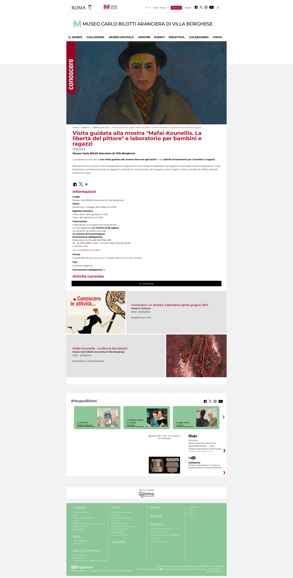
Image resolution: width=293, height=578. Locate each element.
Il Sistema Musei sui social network (135, 422)
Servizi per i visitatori (121, 518)
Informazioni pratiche (122, 512)
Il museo (75, 37)
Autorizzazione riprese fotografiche (90, 560)
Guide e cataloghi (120, 529)
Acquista (176, 7)
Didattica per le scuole (161, 528)
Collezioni (95, 37)
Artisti (76, 521)
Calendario (199, 37)
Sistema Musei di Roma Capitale (89, 523)
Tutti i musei (159, 7)
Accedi (187, 7)
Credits (204, 569)
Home (75, 127)
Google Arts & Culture (183, 423)
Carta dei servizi (81, 526)
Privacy (166, 569)
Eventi (159, 37)
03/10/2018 (204, 446)
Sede (77, 536)
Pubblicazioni (80, 555)
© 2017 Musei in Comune (148, 569)
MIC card (115, 521)
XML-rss (219, 571)
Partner (192, 516)
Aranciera (77, 543)
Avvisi (191, 513)
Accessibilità (117, 532)
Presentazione (80, 512)
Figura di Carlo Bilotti (83, 518)
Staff (75, 515)
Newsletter (78, 529)
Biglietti (115, 515)
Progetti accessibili (159, 541)
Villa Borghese (80, 540)
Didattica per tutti (100, 127)
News (191, 510)
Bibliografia (79, 557)
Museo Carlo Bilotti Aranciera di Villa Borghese (148, 24)
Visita (217, 37)
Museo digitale (121, 37)
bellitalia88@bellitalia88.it (86, 250)
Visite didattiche (119, 523)
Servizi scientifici (87, 550)
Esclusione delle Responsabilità (185, 569)
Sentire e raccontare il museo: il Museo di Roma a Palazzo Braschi (205, 466)
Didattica (176, 37)
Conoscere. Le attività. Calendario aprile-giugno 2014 (169, 305)
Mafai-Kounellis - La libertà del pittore (99, 348)
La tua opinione (119, 535)
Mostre (144, 37)
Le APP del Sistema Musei (84, 423)
